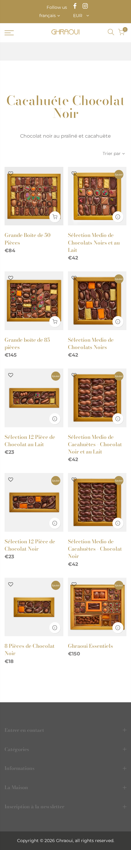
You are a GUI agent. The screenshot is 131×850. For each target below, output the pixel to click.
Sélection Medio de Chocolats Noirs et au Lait (94, 242)
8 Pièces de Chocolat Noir (30, 649)
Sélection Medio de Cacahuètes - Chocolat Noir (95, 549)
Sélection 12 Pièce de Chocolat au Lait (30, 440)
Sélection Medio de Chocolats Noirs (91, 343)
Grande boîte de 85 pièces (27, 343)
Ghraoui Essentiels (90, 646)
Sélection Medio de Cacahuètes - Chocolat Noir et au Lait (95, 444)
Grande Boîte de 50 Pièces (28, 238)
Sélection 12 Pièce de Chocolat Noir (30, 545)
